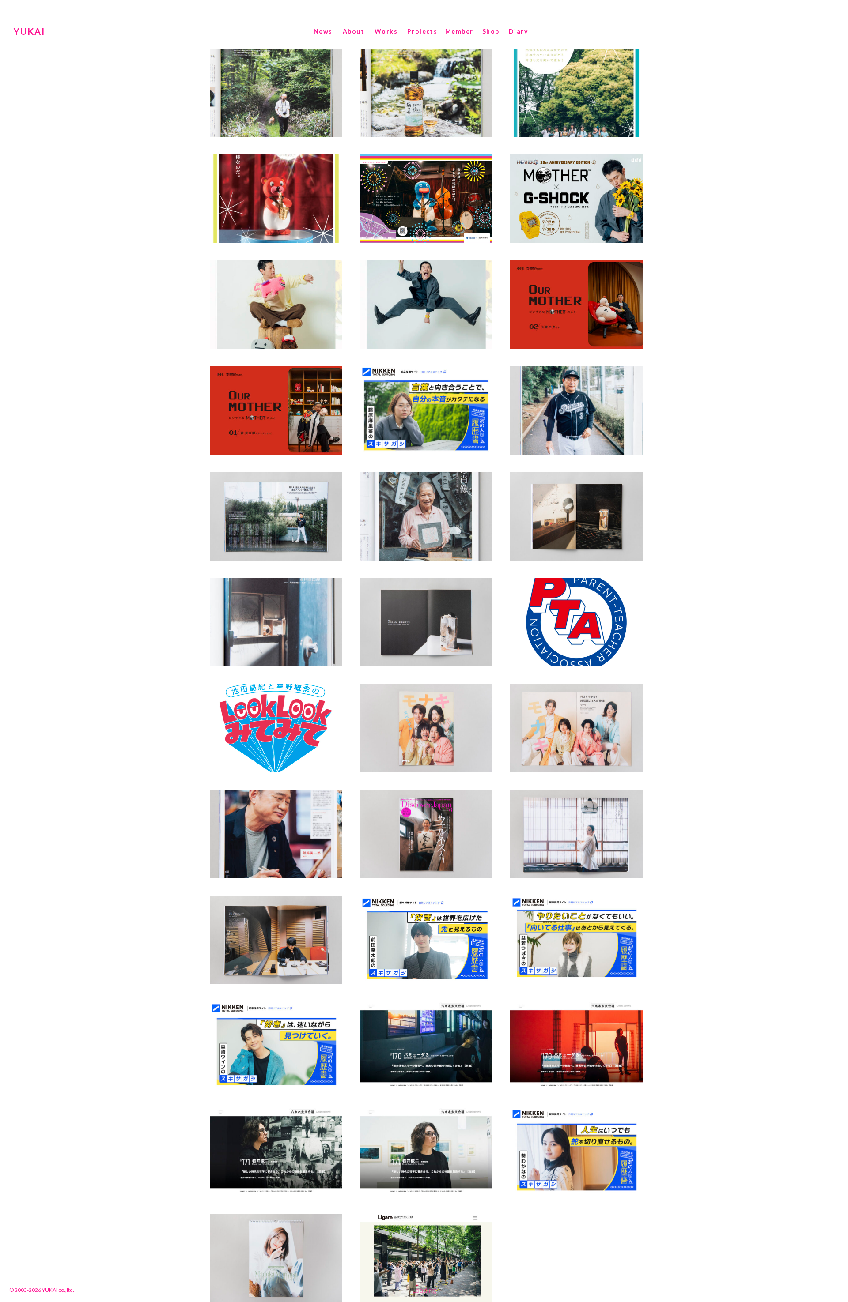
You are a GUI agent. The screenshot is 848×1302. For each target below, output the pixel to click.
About (353, 31)
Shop (491, 31)
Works (386, 31)
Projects (422, 31)
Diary (518, 31)
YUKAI (29, 31)
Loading (424, 1290)
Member (459, 31)
